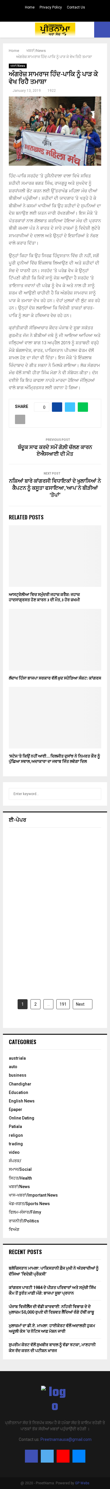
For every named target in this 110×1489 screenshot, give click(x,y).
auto (13, 1066)
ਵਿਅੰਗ (14, 1229)
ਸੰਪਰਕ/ (15, 1160)
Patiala (15, 1126)
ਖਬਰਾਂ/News (17, 65)
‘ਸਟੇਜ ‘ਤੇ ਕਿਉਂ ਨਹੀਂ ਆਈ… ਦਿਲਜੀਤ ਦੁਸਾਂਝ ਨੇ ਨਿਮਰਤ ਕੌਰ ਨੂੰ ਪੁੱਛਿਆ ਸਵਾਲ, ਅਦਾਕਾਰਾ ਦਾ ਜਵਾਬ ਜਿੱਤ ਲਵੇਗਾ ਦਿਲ (54, 759)
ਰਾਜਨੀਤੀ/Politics (24, 1221)
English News (22, 1101)
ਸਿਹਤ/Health (20, 1178)
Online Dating (21, 1118)
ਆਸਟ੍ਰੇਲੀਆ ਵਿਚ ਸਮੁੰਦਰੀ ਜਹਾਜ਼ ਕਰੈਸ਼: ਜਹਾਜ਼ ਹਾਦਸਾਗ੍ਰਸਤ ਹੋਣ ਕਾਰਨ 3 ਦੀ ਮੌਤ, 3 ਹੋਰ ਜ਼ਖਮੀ (44, 597)
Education (18, 1092)
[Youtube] (63, 1456)
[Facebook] (31, 1456)
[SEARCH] (95, 794)
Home (30, 7)
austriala (17, 1058)
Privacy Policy (51, 7)
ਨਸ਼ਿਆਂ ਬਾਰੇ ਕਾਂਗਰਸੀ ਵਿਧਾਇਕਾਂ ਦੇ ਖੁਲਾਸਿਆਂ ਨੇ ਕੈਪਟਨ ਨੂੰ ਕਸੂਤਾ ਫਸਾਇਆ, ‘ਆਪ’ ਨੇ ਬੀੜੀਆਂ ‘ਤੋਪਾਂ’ (55, 488)
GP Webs (82, 1483)
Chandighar (20, 1084)
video (14, 1152)
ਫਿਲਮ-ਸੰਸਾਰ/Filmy (25, 1212)
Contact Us (76, 7)
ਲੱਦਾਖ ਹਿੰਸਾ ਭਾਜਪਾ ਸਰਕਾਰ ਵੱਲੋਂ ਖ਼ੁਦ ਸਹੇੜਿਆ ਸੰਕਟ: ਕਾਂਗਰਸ (55, 678)
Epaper (15, 1109)
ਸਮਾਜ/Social (20, 1169)
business (17, 1075)
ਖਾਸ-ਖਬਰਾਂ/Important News (33, 1195)
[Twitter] (47, 1456)
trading (16, 1143)
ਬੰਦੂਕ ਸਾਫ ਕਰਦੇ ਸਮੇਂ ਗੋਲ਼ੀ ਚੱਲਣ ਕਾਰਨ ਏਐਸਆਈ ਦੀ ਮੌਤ (55, 451)
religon (16, 1135)
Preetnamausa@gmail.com (66, 1439)
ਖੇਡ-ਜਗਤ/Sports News (29, 1203)
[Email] (78, 1456)
